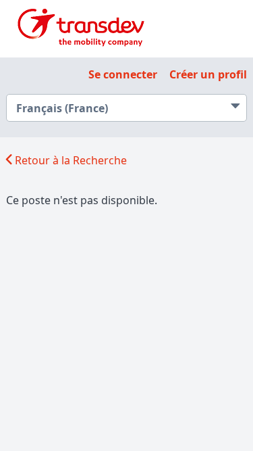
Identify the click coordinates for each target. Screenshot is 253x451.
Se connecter (122, 74)
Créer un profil (208, 74)
